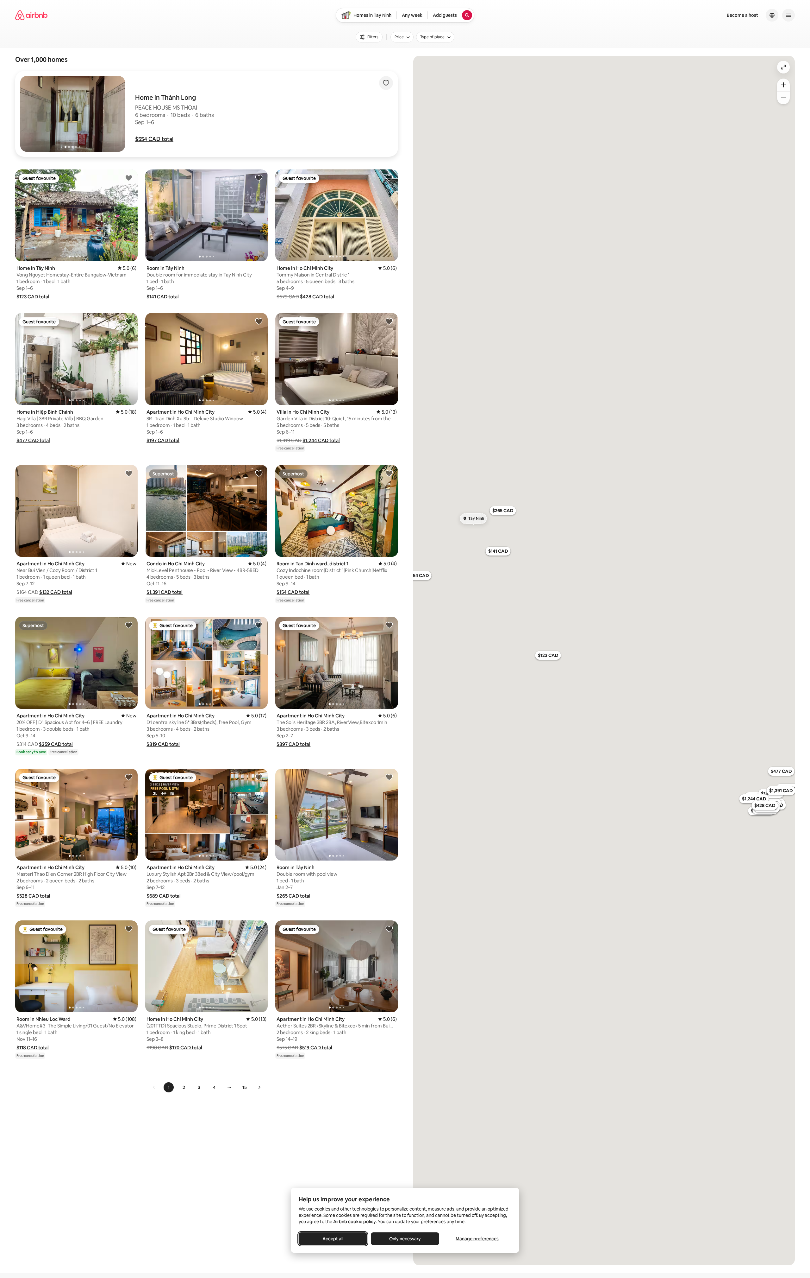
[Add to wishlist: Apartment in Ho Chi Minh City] (259, 321)
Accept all (332, 1239)
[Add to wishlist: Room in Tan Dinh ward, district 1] (389, 473)
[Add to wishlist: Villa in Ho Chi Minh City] (389, 321)
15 (244, 1087)
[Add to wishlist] (386, 83)
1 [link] (169, 1087)
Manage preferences (477, 1239)
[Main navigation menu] (788, 15)
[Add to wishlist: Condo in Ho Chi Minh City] (259, 473)
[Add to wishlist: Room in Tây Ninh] (259, 178)
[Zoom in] (783, 85)
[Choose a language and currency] (772, 15)
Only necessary (405, 1239)
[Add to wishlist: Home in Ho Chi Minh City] (389, 178)
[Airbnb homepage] (31, 15)
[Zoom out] (783, 98)
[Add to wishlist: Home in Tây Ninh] (129, 178)
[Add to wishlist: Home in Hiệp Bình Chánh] (129, 321)
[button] (154, 139)
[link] (154, 1087)
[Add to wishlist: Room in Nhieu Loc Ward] (129, 929)
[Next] (259, 1087)
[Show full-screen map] (783, 67)
